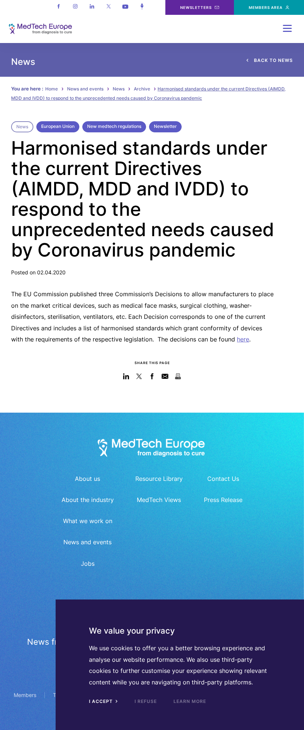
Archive (142, 89)
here (243, 339)
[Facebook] (58, 7)
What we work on (87, 521)
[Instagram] (75, 7)
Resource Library (159, 478)
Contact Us (223, 478)
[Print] (178, 376)
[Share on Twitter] (139, 376)
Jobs (88, 563)
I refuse (146, 701)
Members (25, 695)
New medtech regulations (114, 126)
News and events (85, 89)
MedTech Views (159, 499)
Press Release (223, 499)
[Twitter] (108, 7)
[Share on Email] (165, 376)
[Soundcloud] (141, 7)
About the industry (88, 499)
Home (51, 89)
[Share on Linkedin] (126, 376)
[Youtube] (125, 7)
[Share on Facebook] (152, 376)
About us (87, 478)
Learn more (190, 701)
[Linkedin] (91, 7)
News (119, 89)
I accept (101, 701)
